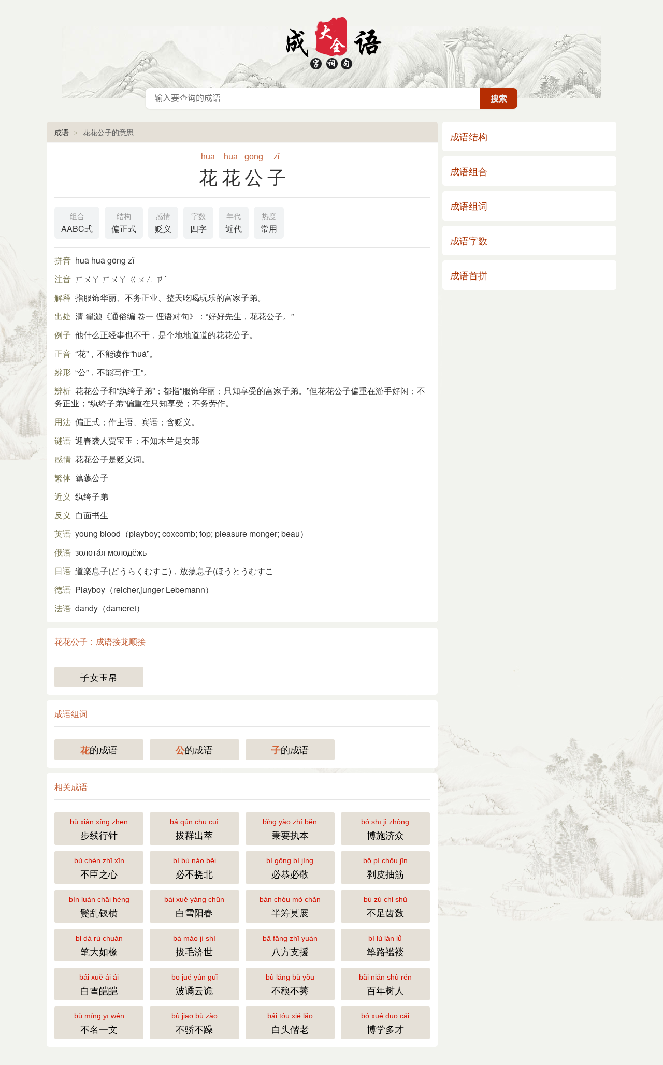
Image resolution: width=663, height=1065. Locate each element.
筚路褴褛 (385, 946)
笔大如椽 (99, 946)
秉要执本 (290, 829)
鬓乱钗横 (99, 907)
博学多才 (385, 1023)
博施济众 (385, 829)
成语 (61, 132)
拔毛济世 (194, 946)
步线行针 (99, 829)
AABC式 (77, 223)
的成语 (99, 749)
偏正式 (123, 223)
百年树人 (385, 985)
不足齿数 (385, 907)
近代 (233, 223)
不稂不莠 (290, 985)
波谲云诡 (194, 985)
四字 (198, 223)
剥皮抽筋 (385, 868)
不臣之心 (99, 868)
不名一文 (99, 1023)
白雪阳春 (194, 907)
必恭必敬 (289, 868)
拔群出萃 (194, 829)
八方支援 (290, 946)
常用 (269, 223)
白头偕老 (290, 1023)
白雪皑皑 (99, 985)
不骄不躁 (194, 1023)
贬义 (163, 223)
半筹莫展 (290, 907)
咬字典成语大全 (331, 41)
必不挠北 (194, 868)
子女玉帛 (99, 676)
